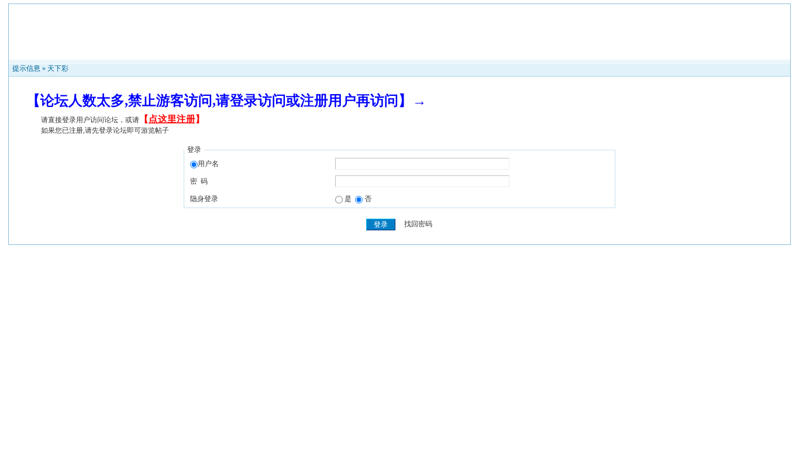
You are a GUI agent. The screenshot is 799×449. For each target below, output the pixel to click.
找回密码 (418, 224)
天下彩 (57, 68)
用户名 (208, 164)
